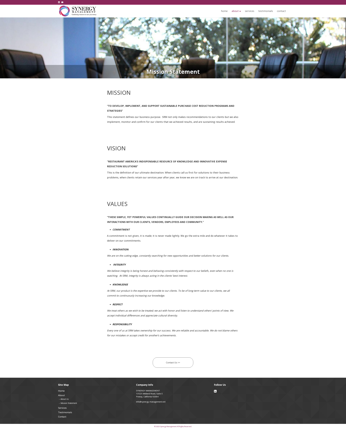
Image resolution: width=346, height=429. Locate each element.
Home (224, 11)
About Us (65, 399)
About (235, 11)
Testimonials (265, 11)
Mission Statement (69, 403)
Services (249, 11)
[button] (173, 362)
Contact (281, 11)
